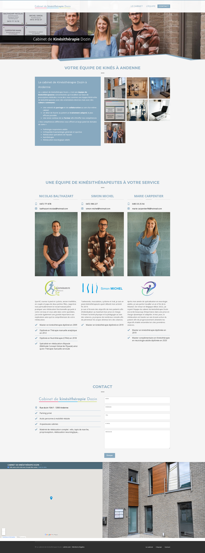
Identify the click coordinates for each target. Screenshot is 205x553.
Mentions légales (78, 547)
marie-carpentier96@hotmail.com (147, 208)
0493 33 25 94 (138, 204)
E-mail (107, 423)
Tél (106, 415)
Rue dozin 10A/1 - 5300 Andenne (54, 407)
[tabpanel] (102, 31)
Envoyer (110, 455)
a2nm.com (67, 547)
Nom (107, 398)
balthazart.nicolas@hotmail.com (54, 208)
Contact (167, 547)
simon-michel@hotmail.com (98, 208)
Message (108, 432)
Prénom (108, 407)
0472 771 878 (45, 204)
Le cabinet (149, 547)
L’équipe (159, 547)
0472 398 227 (92, 204)
